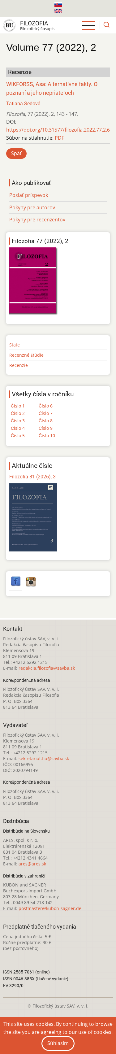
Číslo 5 (18, 435)
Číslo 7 (46, 413)
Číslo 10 (47, 435)
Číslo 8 (46, 421)
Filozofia (34, 23)
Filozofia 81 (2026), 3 (32, 477)
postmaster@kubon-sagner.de (50, 908)
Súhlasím (58, 1043)
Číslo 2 (18, 413)
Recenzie (18, 365)
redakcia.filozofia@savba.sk (47, 668)
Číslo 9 (46, 428)
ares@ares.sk (32, 864)
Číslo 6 (46, 406)
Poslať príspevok (28, 195)
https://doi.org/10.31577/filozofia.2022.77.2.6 (58, 129)
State (14, 345)
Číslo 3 (18, 421)
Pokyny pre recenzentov (37, 219)
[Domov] (9, 25)
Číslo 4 (18, 428)
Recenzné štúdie (26, 355)
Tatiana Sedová (23, 104)
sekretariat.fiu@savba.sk (44, 758)
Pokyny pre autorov (32, 207)
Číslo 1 (18, 406)
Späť (16, 153)
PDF (59, 137)
